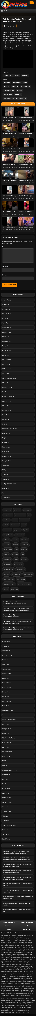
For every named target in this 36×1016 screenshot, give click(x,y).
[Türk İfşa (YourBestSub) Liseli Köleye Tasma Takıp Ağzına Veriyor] (10, 142)
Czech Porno (6, 337)
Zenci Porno (6, 497)
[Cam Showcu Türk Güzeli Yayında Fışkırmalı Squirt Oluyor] (26, 221)
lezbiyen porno (20, 534)
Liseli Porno (6, 415)
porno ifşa (6, 86)
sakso (22, 554)
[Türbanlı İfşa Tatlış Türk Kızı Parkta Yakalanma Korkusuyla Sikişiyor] (26, 205)
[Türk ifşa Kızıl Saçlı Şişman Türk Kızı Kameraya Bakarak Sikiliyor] (26, 189)
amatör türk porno (20, 515)
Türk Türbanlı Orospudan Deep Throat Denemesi (17, 903)
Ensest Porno (6, 350)
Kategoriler (27, 929)
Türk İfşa (16, 75)
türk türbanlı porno (8, 579)
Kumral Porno (6, 401)
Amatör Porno (7, 75)
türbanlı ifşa (24, 559)
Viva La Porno (14, 932)
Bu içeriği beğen (10, 26)
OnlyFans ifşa (24, 544)
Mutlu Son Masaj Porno (9, 428)
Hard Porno (5, 383)
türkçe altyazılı (21, 579)
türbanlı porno (7, 564)
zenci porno (14, 589)
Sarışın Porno (6, 456)
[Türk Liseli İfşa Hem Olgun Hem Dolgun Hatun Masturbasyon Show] (10, 221)
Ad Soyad (5, 266)
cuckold (5, 525)
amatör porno (17, 82)
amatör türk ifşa (7, 515)
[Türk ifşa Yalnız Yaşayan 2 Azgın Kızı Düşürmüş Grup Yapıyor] (26, 127)
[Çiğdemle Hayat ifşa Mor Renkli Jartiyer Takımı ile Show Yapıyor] (10, 111)
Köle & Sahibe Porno (8, 396)
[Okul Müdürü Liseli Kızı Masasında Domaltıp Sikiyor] (10, 174)
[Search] (32, 2)
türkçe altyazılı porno (9, 584)
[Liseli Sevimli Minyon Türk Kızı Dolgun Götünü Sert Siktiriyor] (10, 158)
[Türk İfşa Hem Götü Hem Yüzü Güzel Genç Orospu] (26, 111)
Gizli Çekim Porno (7, 369)
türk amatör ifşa (25, 86)
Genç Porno (6, 364)
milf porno (15, 539)
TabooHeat (5, 465)
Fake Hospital (6, 360)
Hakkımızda (9, 926)
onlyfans (15, 544)
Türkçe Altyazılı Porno (9, 484)
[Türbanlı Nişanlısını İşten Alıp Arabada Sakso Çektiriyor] (26, 142)
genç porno (17, 530)
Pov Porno (5, 442)
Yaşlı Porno (5, 493)
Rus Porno (5, 451)
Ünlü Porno (5, 488)
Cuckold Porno (6, 332)
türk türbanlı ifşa (28, 574)
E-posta (4, 275)
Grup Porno (5, 373)
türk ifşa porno (8, 94)
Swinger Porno (7, 461)
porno (25, 82)
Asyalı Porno (6, 309)
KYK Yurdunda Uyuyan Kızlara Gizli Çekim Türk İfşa (17, 883)
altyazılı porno (7, 510)
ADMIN (7, 885)
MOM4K (4, 424)
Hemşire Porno (7, 387)
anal (29, 515)
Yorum (4, 247)
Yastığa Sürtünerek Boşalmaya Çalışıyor (15, 98)
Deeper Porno (6, 341)
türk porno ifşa (16, 574)
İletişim (9, 929)
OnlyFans (5, 438)
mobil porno (24, 539)
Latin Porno (5, 405)
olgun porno (6, 544)
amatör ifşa (7, 82)
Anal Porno (5, 304)
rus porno (15, 554)
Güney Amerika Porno (9, 378)
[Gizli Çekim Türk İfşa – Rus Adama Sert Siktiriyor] (26, 174)
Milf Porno (5, 419)
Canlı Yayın (5, 323)
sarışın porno (7, 559)
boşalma (15, 520)
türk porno (18, 94)
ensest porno (7, 530)
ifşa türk (25, 530)
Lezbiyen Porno (7, 410)
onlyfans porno (7, 549)
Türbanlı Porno (6, 470)
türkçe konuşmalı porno (24, 584)
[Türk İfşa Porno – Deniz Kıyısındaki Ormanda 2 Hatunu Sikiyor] (26, 158)
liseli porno (6, 539)
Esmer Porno (6, 355)
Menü (5, 11)
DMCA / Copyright (9, 922)
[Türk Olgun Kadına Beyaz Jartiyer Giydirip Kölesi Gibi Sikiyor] (10, 189)
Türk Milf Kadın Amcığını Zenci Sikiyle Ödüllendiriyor (18, 896)
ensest (24, 525)
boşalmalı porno (24, 520)
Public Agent (6, 447)
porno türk (15, 86)
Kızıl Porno (5, 392)
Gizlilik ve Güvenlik (27, 922)
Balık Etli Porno (7, 314)
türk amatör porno (9, 90)
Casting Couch (6, 327)
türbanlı (16, 559)
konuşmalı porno (7, 534)
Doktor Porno (6, 346)
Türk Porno (25, 75)
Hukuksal (27, 926)
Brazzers (5, 318)
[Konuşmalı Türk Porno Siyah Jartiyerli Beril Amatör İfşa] (10, 127)
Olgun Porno (6, 433)
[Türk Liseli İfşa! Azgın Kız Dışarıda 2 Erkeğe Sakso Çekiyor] (10, 205)
